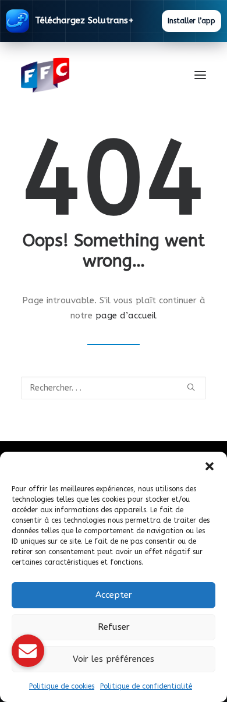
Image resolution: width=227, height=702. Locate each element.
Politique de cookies (61, 686)
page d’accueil (126, 315)
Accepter (113, 595)
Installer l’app (191, 21)
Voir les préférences (113, 659)
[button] (209, 466)
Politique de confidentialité (146, 686)
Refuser (114, 627)
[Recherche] (113, 388)
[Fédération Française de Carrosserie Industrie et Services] (87, 75)
